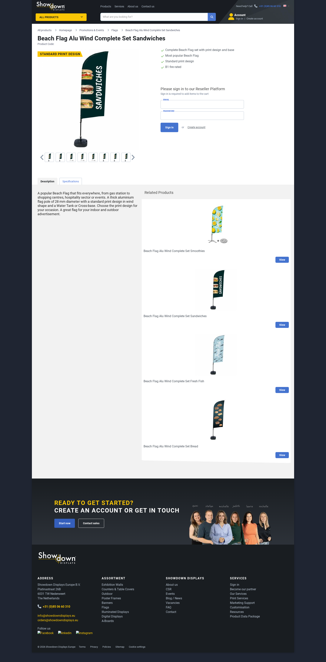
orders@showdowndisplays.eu (58, 620)
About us (133, 6)
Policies (106, 646)
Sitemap (119, 646)
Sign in (239, 18)
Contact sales (91, 523)
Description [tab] (47, 181)
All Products (48, 17)
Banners (107, 603)
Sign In (169, 127)
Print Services (239, 598)
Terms (82, 646)
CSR (168, 589)
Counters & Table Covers (118, 589)
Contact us (147, 6)
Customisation (239, 607)
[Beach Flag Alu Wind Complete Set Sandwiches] (49, 157)
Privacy (94, 646)
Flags (105, 607)
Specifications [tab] (70, 181)
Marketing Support (242, 603)
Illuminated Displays (115, 612)
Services (119, 6)
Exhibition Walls (112, 584)
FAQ (168, 607)
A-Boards (108, 621)
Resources (237, 612)
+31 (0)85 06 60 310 (270, 6)
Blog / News (174, 598)
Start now (64, 523)
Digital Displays (112, 616)
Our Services (238, 594)
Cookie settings (137, 646)
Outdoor (107, 594)
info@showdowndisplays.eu (56, 615)
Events (170, 594)
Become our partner (243, 589)
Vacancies (173, 603)
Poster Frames (111, 598)
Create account (255, 18)
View (282, 259)
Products (105, 6)
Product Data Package (245, 616)
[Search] (212, 17)
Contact (171, 612)
